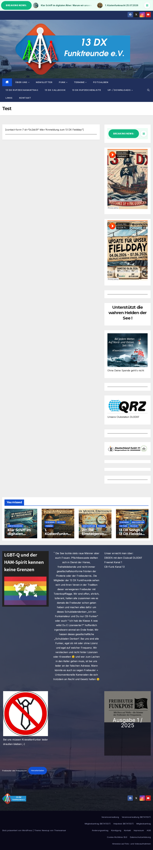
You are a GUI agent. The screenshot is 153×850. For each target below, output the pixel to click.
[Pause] (147, 5)
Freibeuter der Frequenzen (14, 770)
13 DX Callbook (55, 90)
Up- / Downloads (119, 90)
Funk (62, 82)
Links (9, 98)
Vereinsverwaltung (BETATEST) (136, 817)
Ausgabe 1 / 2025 (127, 723)
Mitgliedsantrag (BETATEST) (98, 823)
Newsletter (44, 82)
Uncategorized (15, 526)
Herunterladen (37, 770)
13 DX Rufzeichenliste (86, 90)
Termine (79, 82)
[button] (148, 90)
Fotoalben (100, 82)
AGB (149, 830)
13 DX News (50, 522)
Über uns (21, 82)
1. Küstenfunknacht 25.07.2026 (57, 534)
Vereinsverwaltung (110, 817)
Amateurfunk (89, 526)
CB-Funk (61, 522)
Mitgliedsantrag (143, 823)
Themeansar (60, 830)
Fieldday (134, 526)
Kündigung (116, 830)
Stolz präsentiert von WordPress (17, 830)
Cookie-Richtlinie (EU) (117, 837)
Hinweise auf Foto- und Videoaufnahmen (131, 844)
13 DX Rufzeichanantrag (22, 90)
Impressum (139, 830)
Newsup (45, 830)
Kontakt (25, 98)
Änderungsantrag (100, 830)
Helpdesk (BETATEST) (123, 823)
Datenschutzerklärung (140, 837)
